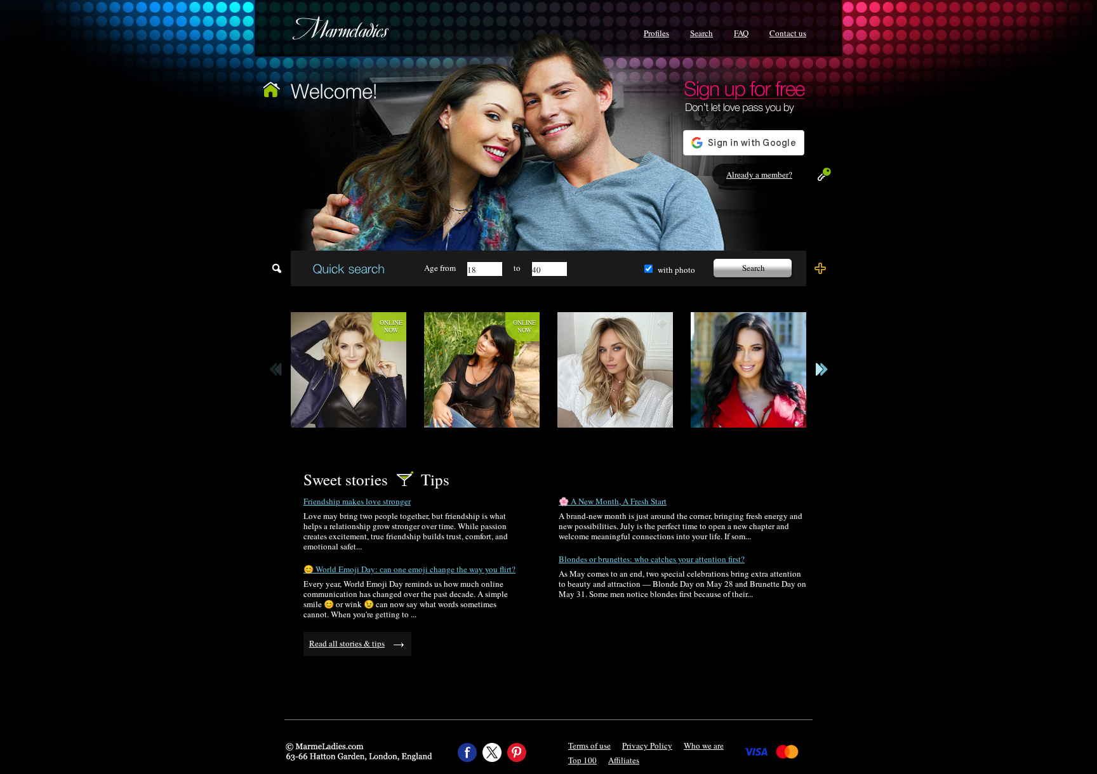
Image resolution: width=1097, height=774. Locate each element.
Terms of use (589, 745)
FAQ (741, 33)
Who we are (704, 745)
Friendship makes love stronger (357, 501)
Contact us (787, 33)
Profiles (656, 33)
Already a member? (759, 174)
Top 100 (582, 760)
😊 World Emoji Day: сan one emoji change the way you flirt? (409, 569)
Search (701, 33)
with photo (676, 269)
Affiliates (623, 760)
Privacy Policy (647, 745)
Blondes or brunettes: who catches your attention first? (652, 559)
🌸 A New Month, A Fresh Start (613, 501)
